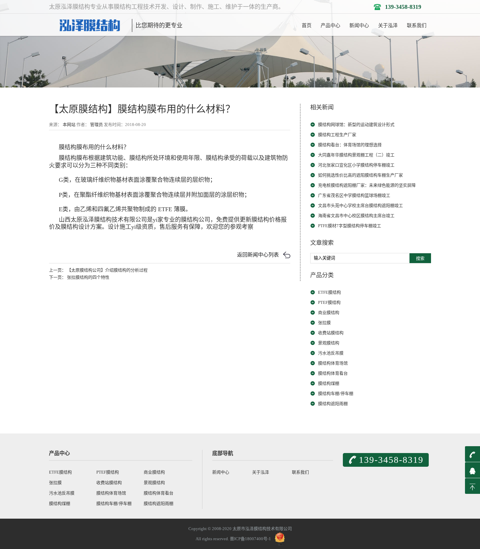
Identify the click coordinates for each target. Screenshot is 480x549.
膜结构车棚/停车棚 (335, 393)
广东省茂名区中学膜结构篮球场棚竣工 (354, 195)
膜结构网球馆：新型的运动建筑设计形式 (356, 124)
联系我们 (416, 25)
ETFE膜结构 (329, 292)
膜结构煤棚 (328, 383)
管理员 (96, 124)
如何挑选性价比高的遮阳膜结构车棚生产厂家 (360, 175)
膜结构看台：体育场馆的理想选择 (350, 144)
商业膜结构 (328, 312)
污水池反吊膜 (331, 353)
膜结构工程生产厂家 (337, 134)
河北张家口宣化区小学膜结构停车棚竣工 (356, 165)
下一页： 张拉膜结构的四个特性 (79, 277)
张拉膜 (324, 322)
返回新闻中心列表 (258, 255)
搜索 (420, 258)
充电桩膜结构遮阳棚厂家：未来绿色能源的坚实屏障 (367, 185)
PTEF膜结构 (329, 302)
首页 (307, 25)
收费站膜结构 (331, 332)
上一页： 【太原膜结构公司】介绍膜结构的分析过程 (98, 270)
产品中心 (330, 25)
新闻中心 (359, 25)
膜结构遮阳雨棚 (333, 403)
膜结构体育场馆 (333, 363)
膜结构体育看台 (333, 373)
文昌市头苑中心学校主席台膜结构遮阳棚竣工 (360, 205)
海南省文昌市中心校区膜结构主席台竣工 (356, 215)
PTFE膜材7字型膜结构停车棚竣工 (349, 225)
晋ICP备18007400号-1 (250, 538)
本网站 (69, 124)
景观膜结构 (328, 342)
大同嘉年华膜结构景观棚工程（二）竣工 (356, 154)
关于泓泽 (388, 25)
